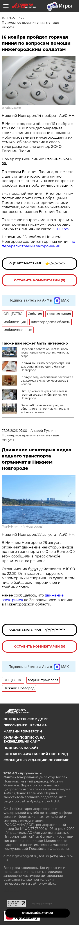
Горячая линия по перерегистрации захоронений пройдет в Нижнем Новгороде (45, 366)
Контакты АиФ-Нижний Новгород (36, 754)
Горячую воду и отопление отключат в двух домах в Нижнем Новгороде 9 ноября (47, 380)
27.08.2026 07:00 (14, 431)
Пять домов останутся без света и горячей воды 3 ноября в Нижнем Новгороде (44, 394)
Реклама (38, 725)
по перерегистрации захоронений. (38, 243)
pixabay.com (11, 108)
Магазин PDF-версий (23, 731)
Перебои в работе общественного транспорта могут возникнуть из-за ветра (45, 352)
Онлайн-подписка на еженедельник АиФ (24, 739)
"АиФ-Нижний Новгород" (22, 527)
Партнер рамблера (41, 903)
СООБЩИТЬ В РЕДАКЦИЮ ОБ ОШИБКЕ (36, 760)
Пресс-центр (15, 725)
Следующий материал (37, 913)
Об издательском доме (26, 719)
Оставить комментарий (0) (39, 280)
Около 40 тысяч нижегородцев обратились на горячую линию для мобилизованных (45, 409)
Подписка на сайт (21, 748)
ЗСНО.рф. (60, 229)
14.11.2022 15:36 (13, 18)
